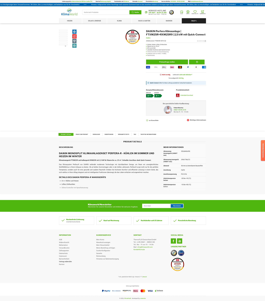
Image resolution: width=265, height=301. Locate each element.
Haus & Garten (144, 21)
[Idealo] (181, 253)
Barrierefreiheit (64, 259)
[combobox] (112, 12)
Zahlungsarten (64, 251)
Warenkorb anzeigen (103, 242)
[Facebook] (173, 241)
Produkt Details (66, 134)
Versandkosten (64, 248)
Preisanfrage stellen (167, 62)
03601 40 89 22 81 (180, 110)
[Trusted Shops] (171, 12)
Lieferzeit (144, 277)
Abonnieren (177, 206)
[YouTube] (179, 241)
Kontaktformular (139, 249)
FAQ (135, 134)
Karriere (61, 264)
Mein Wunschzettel (102, 245)
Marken (169, 21)
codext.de (143, 298)
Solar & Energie (94, 21)
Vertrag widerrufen (65, 261)
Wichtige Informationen (148, 134)
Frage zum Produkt (82, 134)
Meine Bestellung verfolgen (105, 248)
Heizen (69, 21)
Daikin (148, 38)
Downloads (96, 134)
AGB (60, 240)
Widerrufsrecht (64, 242)
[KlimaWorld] (188, 263)
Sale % (193, 21)
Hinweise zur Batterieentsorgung (107, 259)
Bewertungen (109, 134)
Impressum (63, 256)
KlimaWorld (127, 298)
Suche (136, 12)
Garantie (99, 253)
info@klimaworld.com (145, 247)
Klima (119, 21)
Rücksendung (100, 256)
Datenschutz (63, 253)
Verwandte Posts (123, 134)
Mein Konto (100, 240)
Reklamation (63, 245)
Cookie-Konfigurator (103, 251)
